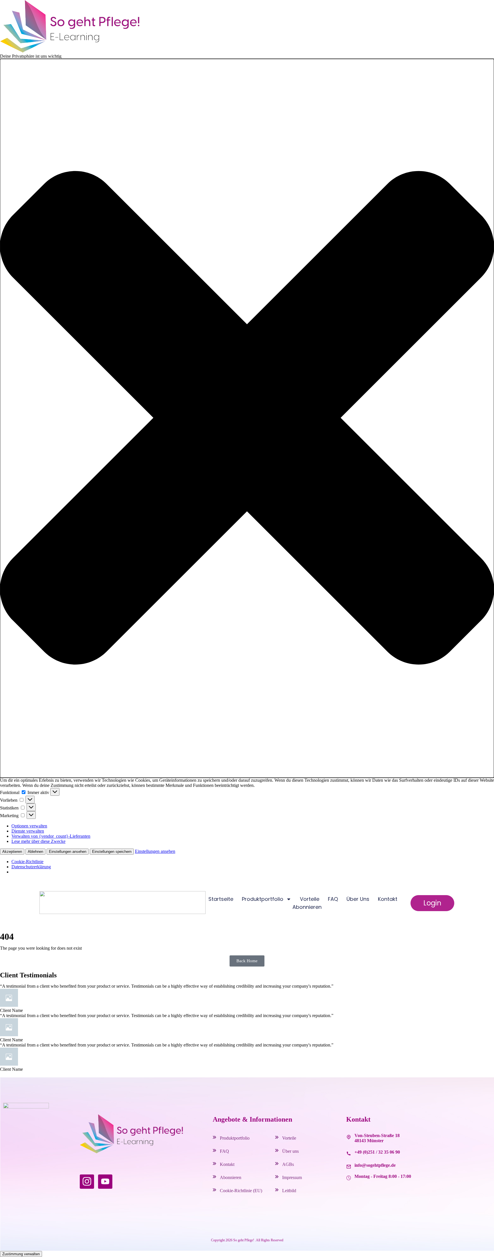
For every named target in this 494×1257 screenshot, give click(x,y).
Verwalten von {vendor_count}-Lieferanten (50, 836)
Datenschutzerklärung (31, 866)
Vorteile (309, 899)
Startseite (220, 899)
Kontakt (387, 899)
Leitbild (289, 1190)
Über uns (357, 899)
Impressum (292, 1177)
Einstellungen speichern (112, 851)
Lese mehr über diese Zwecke (38, 841)
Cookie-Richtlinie (27, 861)
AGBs (288, 1164)
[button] (247, 418)
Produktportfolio (235, 1138)
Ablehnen (35, 851)
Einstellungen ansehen (67, 851)
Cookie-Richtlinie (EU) (241, 1190)
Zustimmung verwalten (21, 1254)
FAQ (333, 899)
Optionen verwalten (29, 825)
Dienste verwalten (27, 831)
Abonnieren (307, 907)
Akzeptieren (12, 851)
